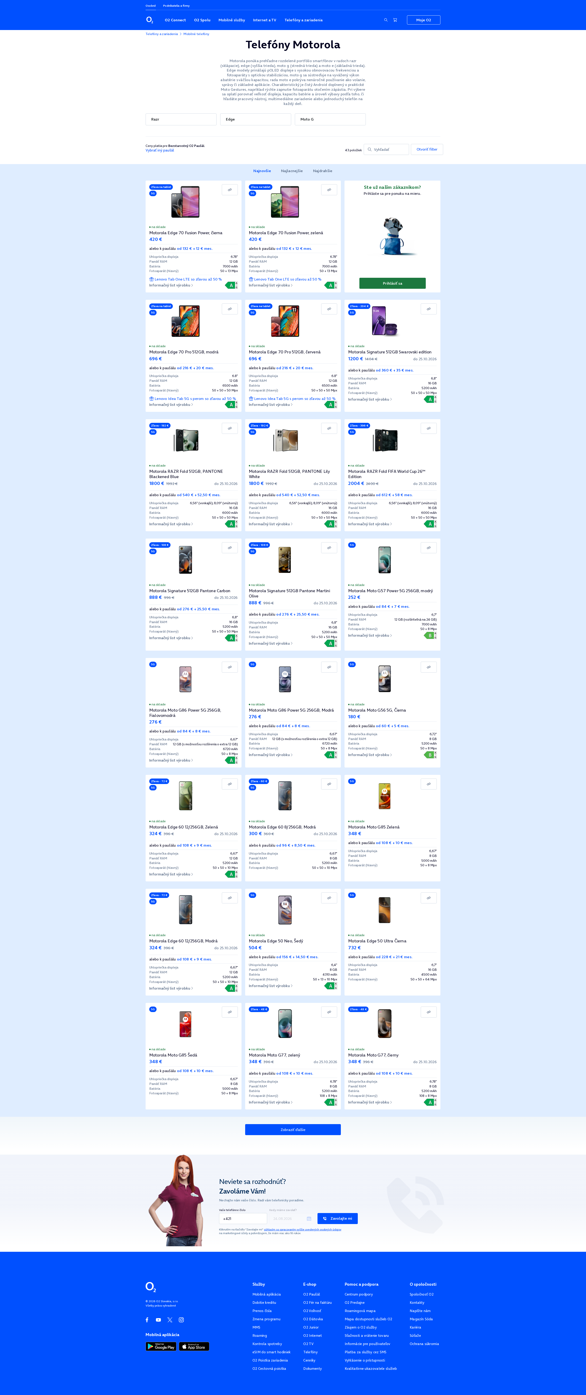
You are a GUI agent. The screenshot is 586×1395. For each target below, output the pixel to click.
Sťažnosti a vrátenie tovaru (367, 1335)
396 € (169, 833)
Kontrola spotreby (267, 1343)
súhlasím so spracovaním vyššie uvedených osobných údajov (302, 1229)
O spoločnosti (423, 1284)
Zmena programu (266, 1319)
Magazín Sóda (421, 1319)
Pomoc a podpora (361, 1284)
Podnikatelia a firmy (176, 6)
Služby (258, 1284)
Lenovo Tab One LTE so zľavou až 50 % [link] (188, 279)
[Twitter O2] (170, 1319)
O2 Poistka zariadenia (270, 1360)
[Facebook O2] (147, 1319)
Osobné (151, 6)
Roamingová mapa (360, 1310)
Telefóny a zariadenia (304, 19)
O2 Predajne (355, 1302)
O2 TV (308, 1343)
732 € (354, 948)
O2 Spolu (202, 19)
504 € (255, 948)
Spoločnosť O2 (422, 1294)
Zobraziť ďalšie (293, 1129)
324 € (155, 833)
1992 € (172, 483)
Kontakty (417, 1302)
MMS (256, 1327)
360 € (269, 833)
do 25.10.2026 (425, 359)
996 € (169, 597)
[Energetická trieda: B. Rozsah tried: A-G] (430, 635)
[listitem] (262, 171)
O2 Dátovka (313, 1319)
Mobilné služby (232, 19)
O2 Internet (312, 1335)
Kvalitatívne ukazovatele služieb (371, 1368)
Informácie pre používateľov (368, 1343)
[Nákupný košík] (395, 20)
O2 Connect (175, 19)
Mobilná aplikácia (266, 1294)
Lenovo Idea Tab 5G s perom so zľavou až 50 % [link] (195, 398)
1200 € (355, 359)
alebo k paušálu (181, 248)
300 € (255, 833)
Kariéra (415, 1327)
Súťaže (415, 1335)
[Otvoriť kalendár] (309, 1218)
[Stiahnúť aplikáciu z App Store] (194, 1345)
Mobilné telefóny (196, 34)
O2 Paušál (311, 1294)
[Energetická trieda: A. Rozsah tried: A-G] (231, 285)
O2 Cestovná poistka (269, 1368)
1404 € (371, 359)
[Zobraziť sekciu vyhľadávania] (386, 20)
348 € (354, 833)
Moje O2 (423, 19)
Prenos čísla (262, 1310)
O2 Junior (311, 1327)
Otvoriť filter (427, 149)
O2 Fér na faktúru (317, 1302)
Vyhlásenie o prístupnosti (365, 1360)
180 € (354, 717)
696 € (155, 359)
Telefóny (310, 1352)
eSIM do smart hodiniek (271, 1352)
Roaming (259, 1335)
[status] (193, 227)
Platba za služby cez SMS (366, 1352)
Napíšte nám (420, 1310)
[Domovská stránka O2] (151, 1286)
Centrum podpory (359, 1294)
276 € (155, 722)
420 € (155, 239)
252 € (354, 597)
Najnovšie (262, 170)
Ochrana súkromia (424, 1343)
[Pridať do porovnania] (230, 189)
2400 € (372, 483)
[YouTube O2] (158, 1319)
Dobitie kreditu (264, 1302)
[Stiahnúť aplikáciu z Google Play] (161, 1345)
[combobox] (386, 149)
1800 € (156, 483)
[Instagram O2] (181, 1319)
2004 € (356, 483)
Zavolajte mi (341, 1218)
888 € (155, 597)
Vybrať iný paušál (160, 150)
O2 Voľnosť (312, 1310)
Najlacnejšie (292, 170)
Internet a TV (264, 19)
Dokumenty (312, 1368)
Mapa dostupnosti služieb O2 (368, 1319)
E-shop (309, 1284)
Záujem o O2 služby (361, 1327)
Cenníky (309, 1360)
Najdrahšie (323, 170)
